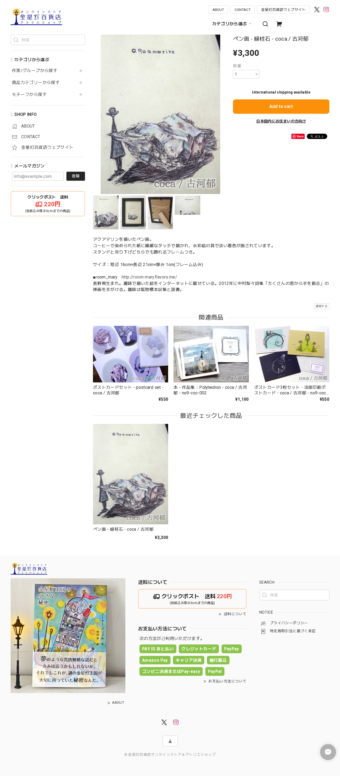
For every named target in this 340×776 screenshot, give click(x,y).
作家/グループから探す (34, 70)
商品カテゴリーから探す (36, 82)
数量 (237, 66)
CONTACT (242, 9)
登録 (76, 176)
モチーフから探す (29, 94)
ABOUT (218, 9)
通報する (322, 306)
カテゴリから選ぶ (229, 23)
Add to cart (281, 106)
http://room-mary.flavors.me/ (149, 277)
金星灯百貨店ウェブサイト (283, 9)
